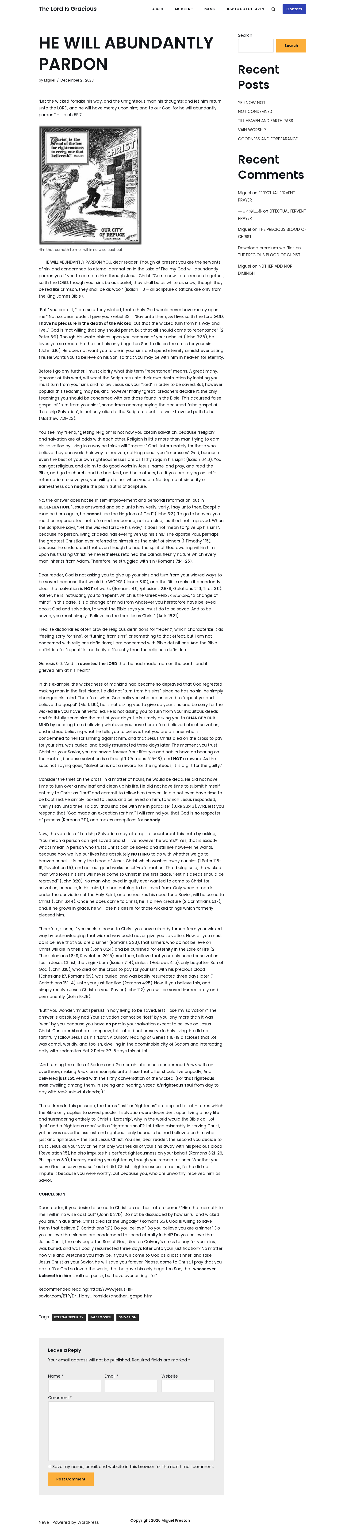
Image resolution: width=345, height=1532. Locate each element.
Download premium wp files (266, 248)
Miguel (49, 80)
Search (245, 35)
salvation (127, 1317)
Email (112, 1376)
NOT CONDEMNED (255, 111)
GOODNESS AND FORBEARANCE (268, 139)
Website (169, 1376)
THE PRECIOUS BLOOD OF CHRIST (269, 255)
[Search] (273, 9)
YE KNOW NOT (251, 102)
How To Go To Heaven (245, 9)
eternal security (68, 1317)
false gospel (101, 1317)
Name (56, 1376)
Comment (60, 1398)
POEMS (209, 9)
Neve (44, 1522)
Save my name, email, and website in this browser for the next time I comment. (133, 1466)
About (158, 9)
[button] (192, 9)
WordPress (88, 1522)
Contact (294, 9)
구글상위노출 (250, 211)
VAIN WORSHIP (252, 130)
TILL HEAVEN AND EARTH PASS (265, 120)
